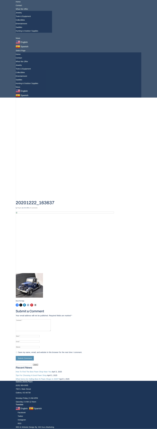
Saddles (19, 27)
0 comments (33, 208)
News (18, 38)
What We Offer (22, 9)
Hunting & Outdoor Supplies (27, 31)
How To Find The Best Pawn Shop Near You (33, 372)
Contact (19, 5)
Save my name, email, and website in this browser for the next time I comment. (50, 352)
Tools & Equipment (23, 16)
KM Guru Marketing (46, 427)
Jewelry (19, 13)
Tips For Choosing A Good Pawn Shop (31, 375)
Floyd (19, 208)
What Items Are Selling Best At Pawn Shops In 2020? (37, 379)
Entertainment (21, 24)
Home (18, 2)
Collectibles (20, 20)
